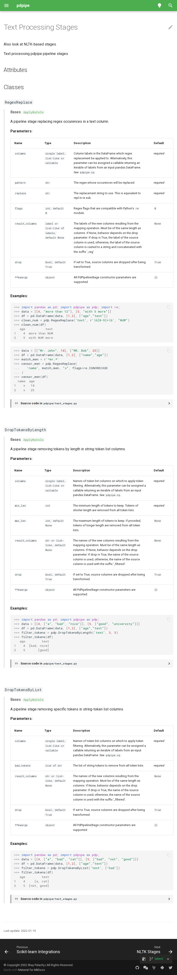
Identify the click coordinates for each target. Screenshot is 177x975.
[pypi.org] (162, 967)
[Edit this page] (170, 27)
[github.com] (137, 967)
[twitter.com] (170, 967)
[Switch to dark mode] (159, 5)
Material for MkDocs (31, 970)
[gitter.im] (154, 967)
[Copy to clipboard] (168, 307)
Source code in (49, 403)
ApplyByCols (33, 112)
